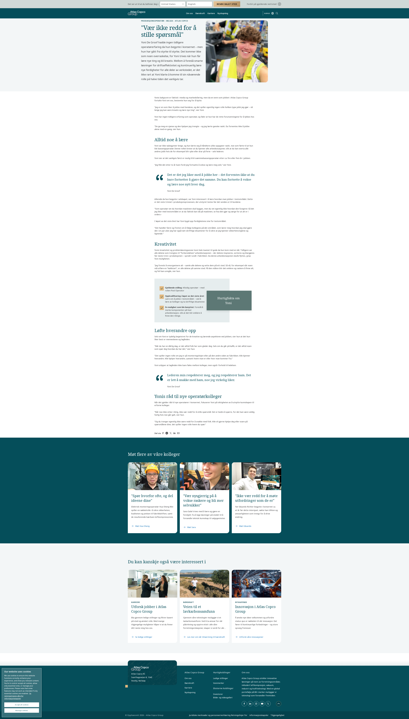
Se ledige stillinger (143, 637)
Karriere (211, 13)
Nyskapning (222, 13)
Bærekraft (200, 13)
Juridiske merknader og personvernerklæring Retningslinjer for (218, 715)
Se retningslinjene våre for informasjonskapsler (17, 696)
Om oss (189, 13)
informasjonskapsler (258, 715)
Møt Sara (191, 527)
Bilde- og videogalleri (222, 697)
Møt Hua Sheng (142, 526)
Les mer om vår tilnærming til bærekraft (206, 637)
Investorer (218, 694)
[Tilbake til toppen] (278, 703)
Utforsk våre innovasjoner (251, 637)
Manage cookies (21, 710)
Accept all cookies (22, 705)
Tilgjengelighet (277, 715)
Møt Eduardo (245, 526)
